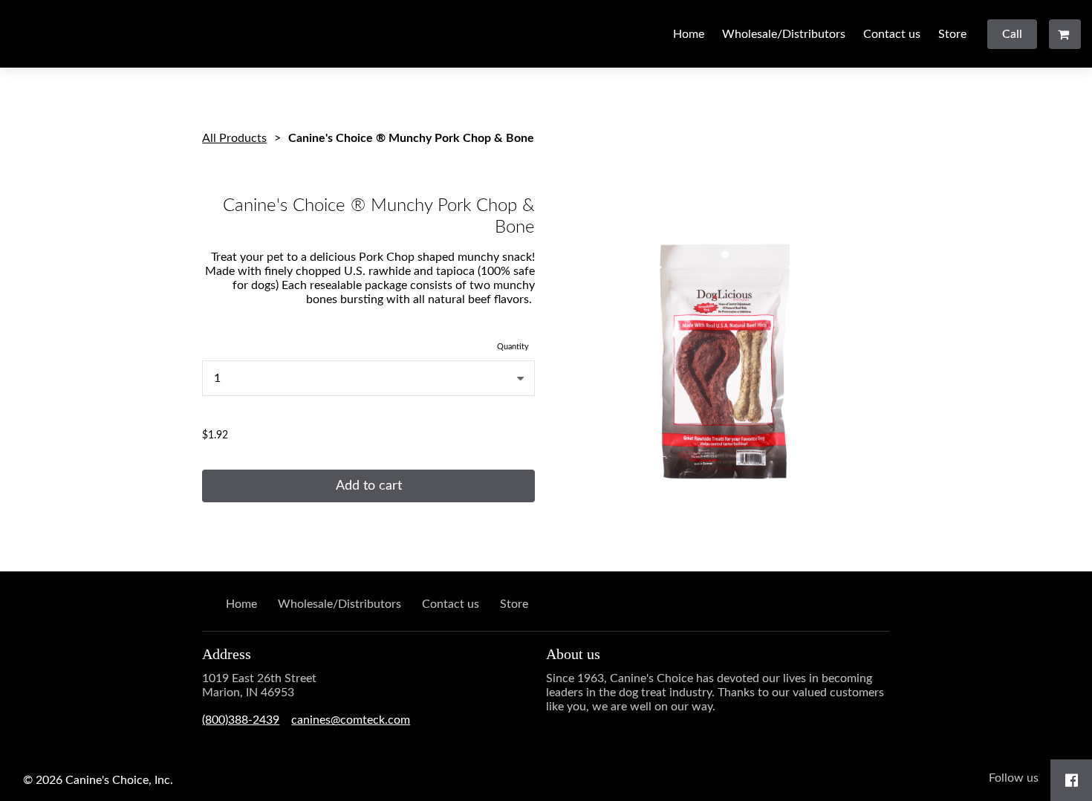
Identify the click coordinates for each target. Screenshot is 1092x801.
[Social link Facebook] (1071, 780)
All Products (234, 138)
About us (573, 654)
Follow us (1014, 778)
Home (688, 34)
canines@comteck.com (350, 720)
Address (226, 654)
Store (952, 34)
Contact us (891, 34)
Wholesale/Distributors (783, 34)
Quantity (513, 347)
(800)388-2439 (240, 720)
